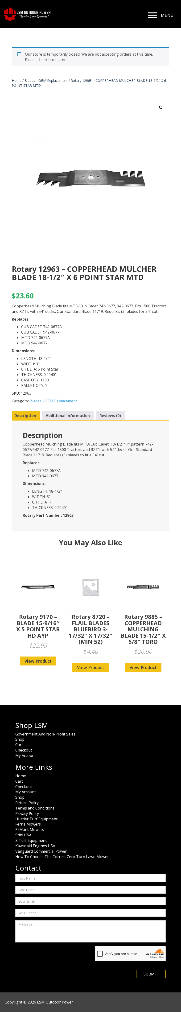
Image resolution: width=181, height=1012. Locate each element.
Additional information (68, 415)
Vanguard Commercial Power (41, 851)
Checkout (23, 750)
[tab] (25, 416)
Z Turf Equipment (31, 840)
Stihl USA (23, 835)
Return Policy (27, 802)
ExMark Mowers (29, 829)
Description (25, 415)
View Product (38, 661)
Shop (20, 739)
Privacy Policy (27, 813)
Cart (19, 744)
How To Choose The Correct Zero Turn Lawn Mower (62, 856)
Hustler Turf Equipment (36, 819)
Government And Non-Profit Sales (45, 734)
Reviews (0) (110, 415)
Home (16, 80)
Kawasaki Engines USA (35, 845)
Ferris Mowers (28, 824)
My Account (25, 755)
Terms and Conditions (34, 808)
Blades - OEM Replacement (46, 80)
